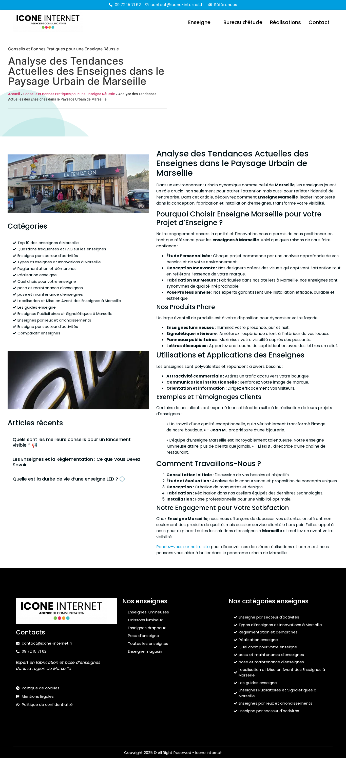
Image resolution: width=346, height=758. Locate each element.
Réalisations (285, 22)
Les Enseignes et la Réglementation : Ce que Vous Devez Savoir (76, 462)
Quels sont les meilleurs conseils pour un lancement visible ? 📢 (72, 442)
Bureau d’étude (242, 22)
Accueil (14, 94)
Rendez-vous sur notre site (183, 547)
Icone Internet (208, 752)
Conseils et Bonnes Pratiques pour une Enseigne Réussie (63, 48)
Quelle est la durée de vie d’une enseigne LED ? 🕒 (69, 479)
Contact (319, 22)
